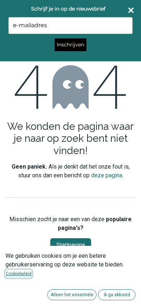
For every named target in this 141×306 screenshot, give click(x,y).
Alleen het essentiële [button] (72, 294)
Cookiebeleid (18, 273)
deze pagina (106, 175)
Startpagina (70, 244)
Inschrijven (70, 44)
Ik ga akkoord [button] (117, 294)
